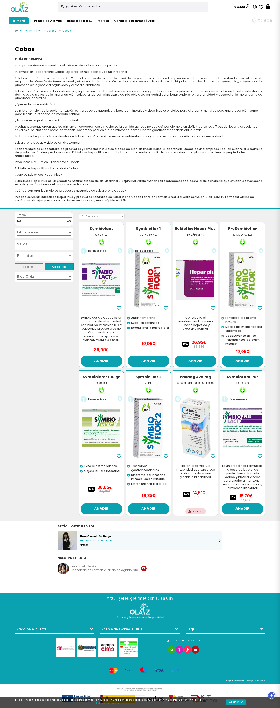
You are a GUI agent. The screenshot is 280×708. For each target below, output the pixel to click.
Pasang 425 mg (195, 377)
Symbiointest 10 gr (101, 377)
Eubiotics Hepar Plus (195, 229)
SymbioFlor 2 (148, 377)
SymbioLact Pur (242, 377)
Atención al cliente (31, 629)
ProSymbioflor (242, 229)
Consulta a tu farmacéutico (134, 20)
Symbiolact (101, 229)
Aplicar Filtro (59, 266)
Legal (191, 629)
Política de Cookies (108, 703)
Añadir (101, 361)
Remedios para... (80, 20)
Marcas (103, 20)
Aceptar (234, 702)
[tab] (44, 233)
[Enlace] (19, 7)
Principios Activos (48, 20)
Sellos (22, 244)
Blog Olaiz (25, 276)
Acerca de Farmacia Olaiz (121, 629)
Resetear (28, 266)
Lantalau (260, 680)
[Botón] (267, 7)
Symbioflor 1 (148, 229)
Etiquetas (25, 255)
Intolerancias (28, 232)
